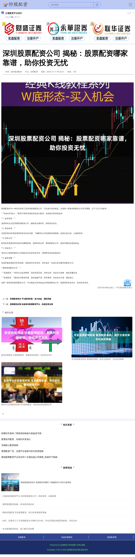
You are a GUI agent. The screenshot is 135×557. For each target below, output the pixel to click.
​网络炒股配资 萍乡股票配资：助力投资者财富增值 (24, 512)
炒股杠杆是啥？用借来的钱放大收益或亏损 (21, 433)
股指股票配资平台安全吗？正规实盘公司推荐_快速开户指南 (29, 456)
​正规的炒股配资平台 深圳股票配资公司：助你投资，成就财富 (29, 496)
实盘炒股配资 (66, 537)
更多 (129, 13)
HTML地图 (80, 545)
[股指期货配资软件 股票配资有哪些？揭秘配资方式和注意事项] (10, 482)
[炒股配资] (15, 4)
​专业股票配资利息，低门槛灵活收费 (18, 528)
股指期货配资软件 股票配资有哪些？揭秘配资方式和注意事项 (46, 482)
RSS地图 (72, 545)
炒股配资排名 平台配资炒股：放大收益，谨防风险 (30, 298)
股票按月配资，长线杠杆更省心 (16, 439)
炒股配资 (21, 537)
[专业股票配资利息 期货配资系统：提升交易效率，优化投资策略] (101, 336)
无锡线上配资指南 (9, 445)
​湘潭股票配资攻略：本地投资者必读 (18, 504)
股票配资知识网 (73, 549)
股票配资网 (111, 537)
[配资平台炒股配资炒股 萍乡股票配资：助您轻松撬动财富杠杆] (31, 382)
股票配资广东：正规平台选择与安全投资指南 (22, 451)
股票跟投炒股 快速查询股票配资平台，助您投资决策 (31, 304)
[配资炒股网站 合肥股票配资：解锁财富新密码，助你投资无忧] (31, 334)
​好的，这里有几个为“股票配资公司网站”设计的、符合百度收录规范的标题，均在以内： (40, 520)
